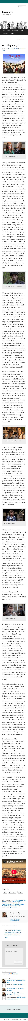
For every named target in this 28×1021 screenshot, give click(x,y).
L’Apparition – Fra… (18, 984)
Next (24, 38)
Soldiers (9, 904)
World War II (6, 905)
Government (6, 903)
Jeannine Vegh (7, 12)
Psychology (4, 33)
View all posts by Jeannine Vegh (15, 919)
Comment (18, 962)
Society (4, 904)
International (14, 903)
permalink (13, 907)
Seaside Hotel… (11, 988)
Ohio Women (15, 30)
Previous (18, 38)
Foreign (14, 901)
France (19, 901)
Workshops (12, 33)
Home (3, 30)
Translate (15, 973)
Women (21, 904)
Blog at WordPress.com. (14, 1009)
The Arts (22, 30)
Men (20, 903)
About (8, 30)
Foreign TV (19, 900)
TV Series (16, 904)
